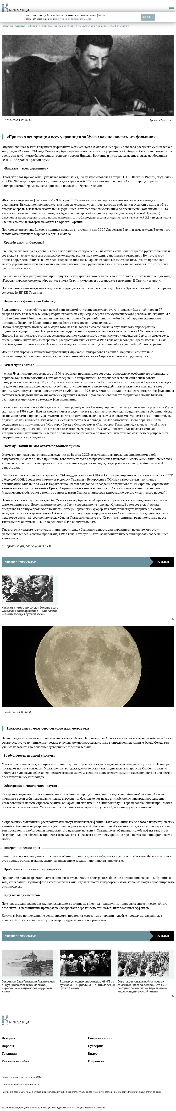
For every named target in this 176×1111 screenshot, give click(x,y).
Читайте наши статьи (87, 562)
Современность (100, 1038)
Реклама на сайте (15, 1061)
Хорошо (147, 17)
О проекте (96, 1061)
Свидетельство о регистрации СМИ (22, 1077)
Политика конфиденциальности (20, 1083)
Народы (8, 1046)
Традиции (9, 1053)
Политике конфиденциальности (73, 18)
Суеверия (95, 1046)
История (8, 1038)
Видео (93, 1053)
